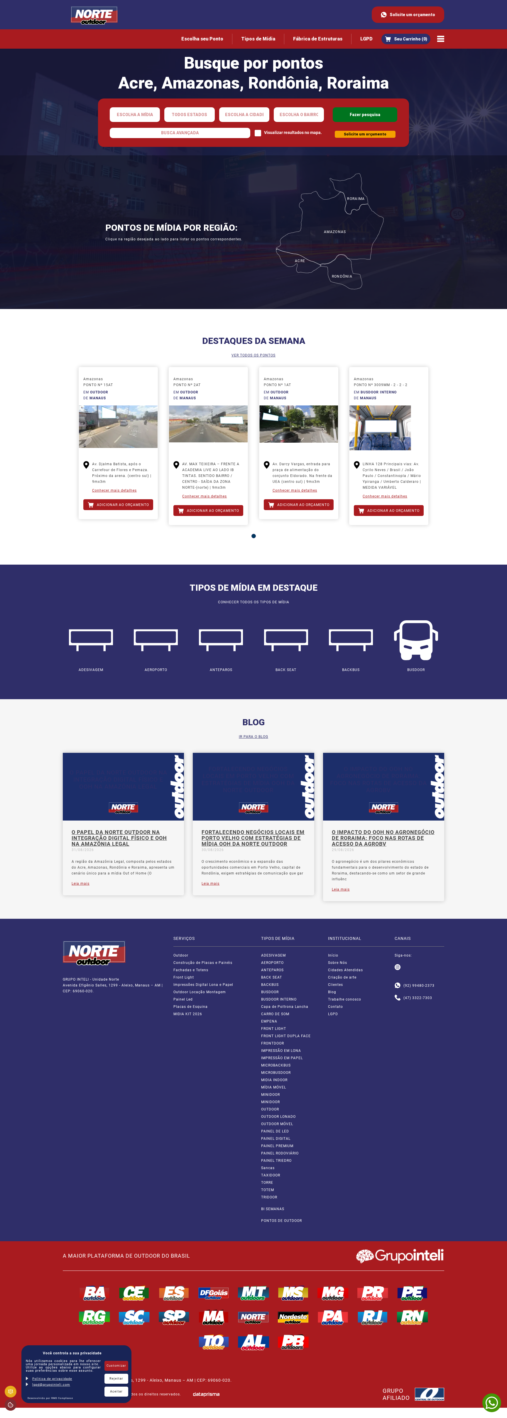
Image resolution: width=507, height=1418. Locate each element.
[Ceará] (134, 1293)
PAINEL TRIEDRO (276, 1161)
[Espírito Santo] (174, 1293)
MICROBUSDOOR (276, 1073)
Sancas (268, 1168)
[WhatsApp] (491, 1402)
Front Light (183, 977)
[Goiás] (213, 1293)
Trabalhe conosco (344, 999)
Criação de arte (342, 977)
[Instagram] (397, 967)
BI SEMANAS (272, 1209)
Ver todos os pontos (253, 355)
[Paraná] (372, 1293)
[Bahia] (94, 1293)
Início (333, 955)
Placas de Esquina (190, 1007)
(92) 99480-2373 (419, 985)
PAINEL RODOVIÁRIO (280, 1153)
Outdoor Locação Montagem (199, 992)
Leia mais (80, 884)
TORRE (267, 1183)
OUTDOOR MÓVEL (277, 1124)
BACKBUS (270, 985)
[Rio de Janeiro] (372, 1317)
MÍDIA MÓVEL (273, 1087)
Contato (335, 1007)
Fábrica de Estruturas (317, 39)
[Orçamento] (405, 39)
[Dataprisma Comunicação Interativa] (206, 1394)
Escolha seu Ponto (202, 39)
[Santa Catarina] (134, 1317)
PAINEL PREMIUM (277, 1146)
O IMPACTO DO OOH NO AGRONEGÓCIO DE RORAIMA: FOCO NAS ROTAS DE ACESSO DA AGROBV (383, 838)
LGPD (366, 39)
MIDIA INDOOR (274, 1080)
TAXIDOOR (270, 1175)
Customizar (116, 1366)
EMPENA (269, 1021)
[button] (253, 536)
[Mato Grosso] (253, 1293)
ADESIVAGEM (273, 955)
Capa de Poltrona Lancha (284, 1007)
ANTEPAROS (272, 970)
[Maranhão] (213, 1317)
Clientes (335, 985)
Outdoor (180, 955)
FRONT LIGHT (273, 1029)
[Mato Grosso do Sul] (293, 1293)
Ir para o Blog (253, 737)
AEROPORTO (272, 963)
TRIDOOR (269, 1197)
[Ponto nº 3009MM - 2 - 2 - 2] (388, 428)
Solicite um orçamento (412, 14)
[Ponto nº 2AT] (208, 428)
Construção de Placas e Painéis (202, 963)
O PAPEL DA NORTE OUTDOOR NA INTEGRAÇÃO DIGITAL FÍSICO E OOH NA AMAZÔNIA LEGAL (119, 838)
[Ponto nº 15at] (118, 428)
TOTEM (267, 1190)
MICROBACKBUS (276, 1065)
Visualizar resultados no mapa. (293, 132)
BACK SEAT (271, 977)
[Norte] (253, 1317)
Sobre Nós (337, 963)
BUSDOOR (270, 992)
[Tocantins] (213, 1342)
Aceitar (116, 1391)
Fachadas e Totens (190, 970)
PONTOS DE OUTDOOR (281, 1221)
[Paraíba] (293, 1342)
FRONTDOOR (272, 1043)
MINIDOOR (270, 1095)
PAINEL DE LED (275, 1131)
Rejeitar (116, 1378)
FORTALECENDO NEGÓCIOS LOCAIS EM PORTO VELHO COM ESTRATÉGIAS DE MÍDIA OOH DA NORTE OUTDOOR (253, 838)
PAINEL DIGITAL (275, 1139)
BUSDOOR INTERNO (279, 999)
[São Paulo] (174, 1317)
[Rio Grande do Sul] (94, 1317)
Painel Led (183, 999)
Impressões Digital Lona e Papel (203, 985)
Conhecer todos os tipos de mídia (253, 602)
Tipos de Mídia (258, 39)
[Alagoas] (253, 1342)
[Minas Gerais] (333, 1293)
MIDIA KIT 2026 (187, 1014)
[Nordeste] (293, 1317)
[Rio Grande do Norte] (412, 1317)
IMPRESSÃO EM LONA (281, 1051)
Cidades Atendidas (345, 970)
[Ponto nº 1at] (298, 428)
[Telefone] (397, 998)
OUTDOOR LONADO (278, 1117)
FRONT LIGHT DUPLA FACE (286, 1036)
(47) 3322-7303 (417, 998)
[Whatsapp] (397, 985)
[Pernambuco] (412, 1293)
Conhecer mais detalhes (114, 490)
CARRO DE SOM (275, 1014)
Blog (332, 992)
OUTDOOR (270, 1109)
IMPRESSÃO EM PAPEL (282, 1058)
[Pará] (333, 1317)
